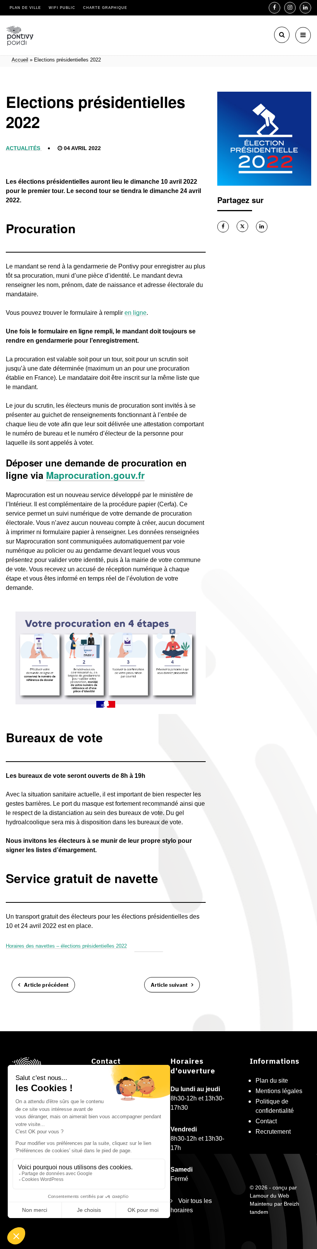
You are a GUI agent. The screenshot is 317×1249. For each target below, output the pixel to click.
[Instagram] (290, 8)
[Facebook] (274, 8)
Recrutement (273, 1131)
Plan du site (272, 1080)
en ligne (135, 312)
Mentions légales (279, 1091)
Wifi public (62, 8)
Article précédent (46, 984)
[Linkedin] (305, 8)
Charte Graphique (105, 8)
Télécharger (148, 946)
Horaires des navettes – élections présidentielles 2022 (66, 946)
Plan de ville (25, 8)
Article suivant (169, 984)
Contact (266, 1121)
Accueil (20, 60)
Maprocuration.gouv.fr (95, 475)
